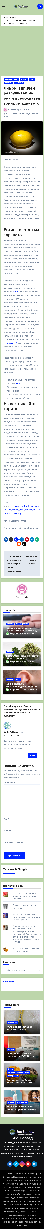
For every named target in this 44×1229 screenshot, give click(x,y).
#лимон (25, 114)
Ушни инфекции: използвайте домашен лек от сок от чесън (22, 686)
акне (18, 383)
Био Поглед (22, 1138)
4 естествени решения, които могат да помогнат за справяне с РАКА (22, 659)
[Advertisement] (22, 51)
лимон (16, 292)
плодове (8, 83)
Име (6, 819)
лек (32, 79)
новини (11, 1049)
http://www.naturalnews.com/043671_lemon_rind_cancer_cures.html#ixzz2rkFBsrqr (22, 510)
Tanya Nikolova (16, 634)
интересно (22, 1102)
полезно (19, 83)
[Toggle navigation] (3, 6)
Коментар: (9, 783)
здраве (24, 79)
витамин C (12, 343)
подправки (13, 1076)
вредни (11, 1102)
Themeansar (22, 1225)
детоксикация (11, 79)
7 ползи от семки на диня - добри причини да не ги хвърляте (26, 896)
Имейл (7, 831)
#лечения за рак (13, 114)
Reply (32, 755)
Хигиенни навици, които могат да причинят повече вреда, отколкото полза (21, 1109)
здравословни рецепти (18, 1072)
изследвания (22, 624)
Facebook (8, 982)
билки (10, 1069)
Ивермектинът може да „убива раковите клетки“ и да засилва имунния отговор (22, 631)
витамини (12, 1023)
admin (13, 110)
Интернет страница (13, 842)
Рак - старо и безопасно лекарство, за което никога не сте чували (26, 917)
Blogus (35, 1222)
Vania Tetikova (11, 732)
